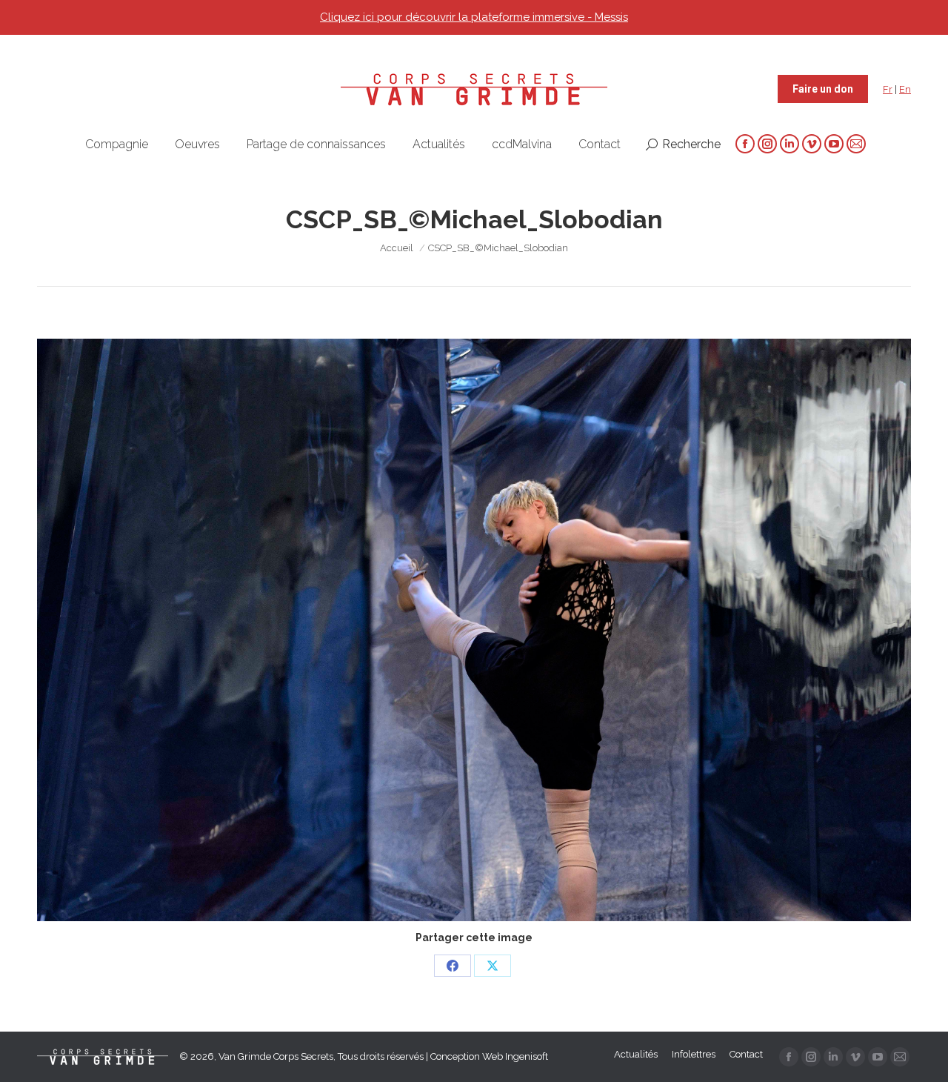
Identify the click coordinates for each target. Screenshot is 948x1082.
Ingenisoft (526, 1056)
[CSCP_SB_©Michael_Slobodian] (474, 630)
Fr (887, 89)
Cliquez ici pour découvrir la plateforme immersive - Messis (474, 17)
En (905, 89)
